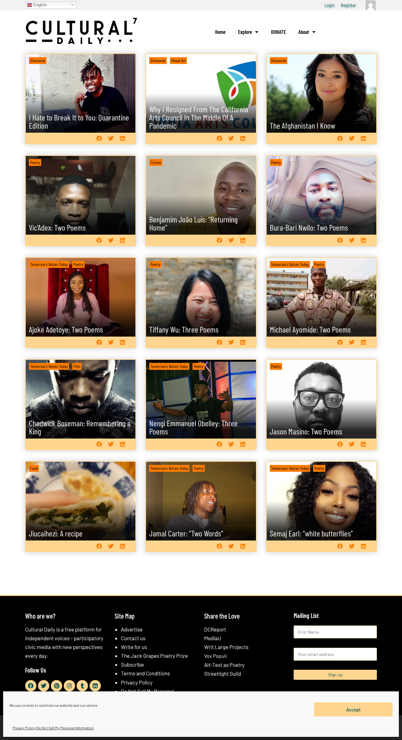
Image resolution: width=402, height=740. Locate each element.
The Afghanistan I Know (302, 125)
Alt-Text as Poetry (224, 665)
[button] (99, 138)
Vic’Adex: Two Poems (57, 227)
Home (220, 32)
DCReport (215, 629)
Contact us (133, 638)
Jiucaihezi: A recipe (56, 533)
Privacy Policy (137, 682)
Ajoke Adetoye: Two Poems (66, 329)
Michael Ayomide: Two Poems (310, 329)
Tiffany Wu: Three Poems (184, 329)
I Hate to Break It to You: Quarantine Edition (79, 121)
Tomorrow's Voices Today (49, 264)
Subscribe (132, 664)
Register (348, 5)
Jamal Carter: (186, 533)
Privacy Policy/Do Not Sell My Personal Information (53, 728)
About (303, 32)
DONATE (278, 32)
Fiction (155, 162)
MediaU (212, 638)
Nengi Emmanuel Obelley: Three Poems (193, 427)
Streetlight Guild (222, 673)
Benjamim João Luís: (193, 223)
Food (34, 468)
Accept (353, 709)
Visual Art (178, 60)
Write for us (134, 647)
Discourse (37, 60)
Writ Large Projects (226, 647)
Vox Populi (215, 656)
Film (76, 366)
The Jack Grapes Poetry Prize (154, 655)
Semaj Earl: (311, 533)
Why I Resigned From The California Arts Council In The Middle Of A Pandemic (198, 117)
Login (329, 5)
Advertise (132, 629)
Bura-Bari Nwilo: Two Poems (309, 227)
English (39, 4)
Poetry (35, 162)
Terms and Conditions (145, 673)
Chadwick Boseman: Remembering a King (80, 427)
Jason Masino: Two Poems (306, 431)
